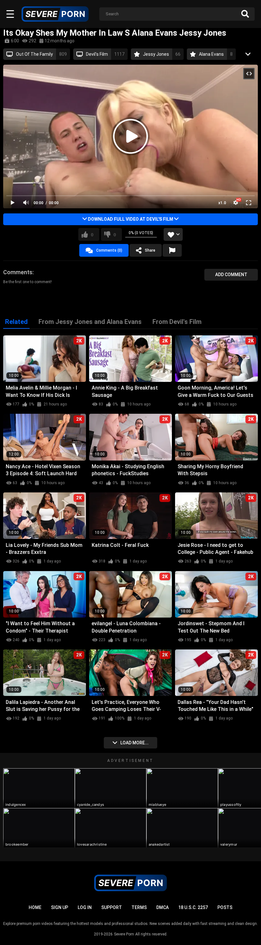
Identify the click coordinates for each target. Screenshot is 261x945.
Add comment (231, 274)
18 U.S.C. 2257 (193, 907)
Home (35, 907)
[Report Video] (172, 250)
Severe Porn (124, 934)
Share (150, 250)
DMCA (162, 907)
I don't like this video (115, 234)
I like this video (92, 234)
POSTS (224, 907)
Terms (139, 907)
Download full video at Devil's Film (130, 219)
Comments (17, 272)
